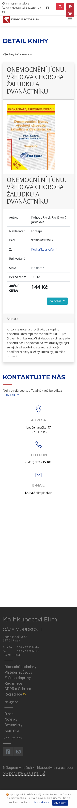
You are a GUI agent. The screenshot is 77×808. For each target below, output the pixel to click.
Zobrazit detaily (40, 802)
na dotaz (56, 301)
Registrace (13, 694)
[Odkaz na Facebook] (47, 8)
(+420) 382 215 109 (38, 462)
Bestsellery (13, 725)
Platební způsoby (18, 672)
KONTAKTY (11, 395)
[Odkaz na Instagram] (3, 12)
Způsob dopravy (17, 678)
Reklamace (13, 683)
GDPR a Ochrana (17, 689)
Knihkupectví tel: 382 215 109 (23, 7)
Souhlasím (60, 802)
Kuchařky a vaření (43, 249)
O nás (8, 714)
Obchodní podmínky (20, 667)
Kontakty (11, 730)
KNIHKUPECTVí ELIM (24, 19)
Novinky (10, 719)
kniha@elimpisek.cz (17, 3)
